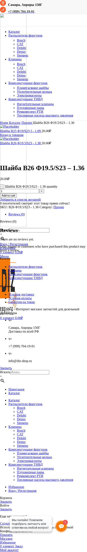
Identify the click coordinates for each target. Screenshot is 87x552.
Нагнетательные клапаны (35, 104)
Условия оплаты (20, 298)
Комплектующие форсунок (28, 274)
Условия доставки (21, 294)
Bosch (21, 40)
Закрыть (6, 368)
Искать (5, 372)
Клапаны (15, 270)
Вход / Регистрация (22, 490)
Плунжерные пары (30, 108)
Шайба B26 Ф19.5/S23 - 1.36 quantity (31, 186)
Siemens (22, 55)
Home (4, 123)
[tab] (47, 214)
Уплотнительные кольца (34, 91)
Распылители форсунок (25, 266)
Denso (21, 51)
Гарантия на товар (21, 302)
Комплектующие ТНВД (25, 278)
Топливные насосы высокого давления (45, 115)
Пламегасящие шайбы (33, 88)
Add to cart (8, 195)
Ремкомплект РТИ (30, 111)
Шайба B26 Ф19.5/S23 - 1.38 (21, 143)
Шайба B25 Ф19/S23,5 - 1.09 (21, 131)
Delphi (21, 48)
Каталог (15, 123)
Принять (6, 535)
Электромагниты (29, 95)
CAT (20, 44)
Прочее (27, 123)
